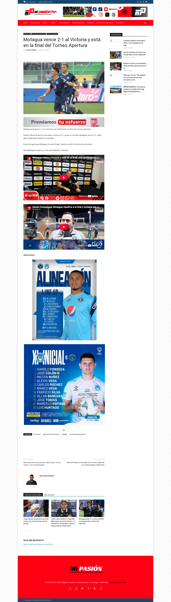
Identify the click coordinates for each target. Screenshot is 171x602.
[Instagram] (140, 1)
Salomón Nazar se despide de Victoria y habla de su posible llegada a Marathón (85, 463)
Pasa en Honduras (52, 34)
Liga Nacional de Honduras (51, 434)
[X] (143, 1)
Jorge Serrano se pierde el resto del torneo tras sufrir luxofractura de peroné (35, 521)
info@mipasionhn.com (117, 582)
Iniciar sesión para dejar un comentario (38, 544)
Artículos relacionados (33, 495)
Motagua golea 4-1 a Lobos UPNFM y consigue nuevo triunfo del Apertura (91, 521)
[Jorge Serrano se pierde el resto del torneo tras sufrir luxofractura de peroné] (36, 508)
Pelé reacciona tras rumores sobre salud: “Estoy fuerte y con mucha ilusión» (41, 463)
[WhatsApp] (41, 55)
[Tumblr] (94, 588)
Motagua (64, 434)
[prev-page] (24, 530)
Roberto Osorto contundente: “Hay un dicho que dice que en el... (135, 66)
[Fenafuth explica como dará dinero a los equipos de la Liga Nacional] (116, 43)
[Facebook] (137, 1)
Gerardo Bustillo (31, 50)
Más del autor (49, 495)
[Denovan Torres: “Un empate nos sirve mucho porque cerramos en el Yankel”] (116, 78)
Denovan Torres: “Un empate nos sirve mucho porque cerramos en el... (134, 77)
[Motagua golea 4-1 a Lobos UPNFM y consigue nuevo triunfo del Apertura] (91, 508)
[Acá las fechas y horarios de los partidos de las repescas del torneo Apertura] (116, 55)
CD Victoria (37, 434)
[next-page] (28, 530)
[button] (145, 23)
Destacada (32, 31)
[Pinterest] (36, 55)
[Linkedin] (82, 588)
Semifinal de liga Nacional (78, 434)
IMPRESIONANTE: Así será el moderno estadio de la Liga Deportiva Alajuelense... (134, 89)
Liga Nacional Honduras (38, 34)
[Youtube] (146, 1)
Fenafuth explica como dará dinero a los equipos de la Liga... (134, 43)
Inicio (25, 31)
